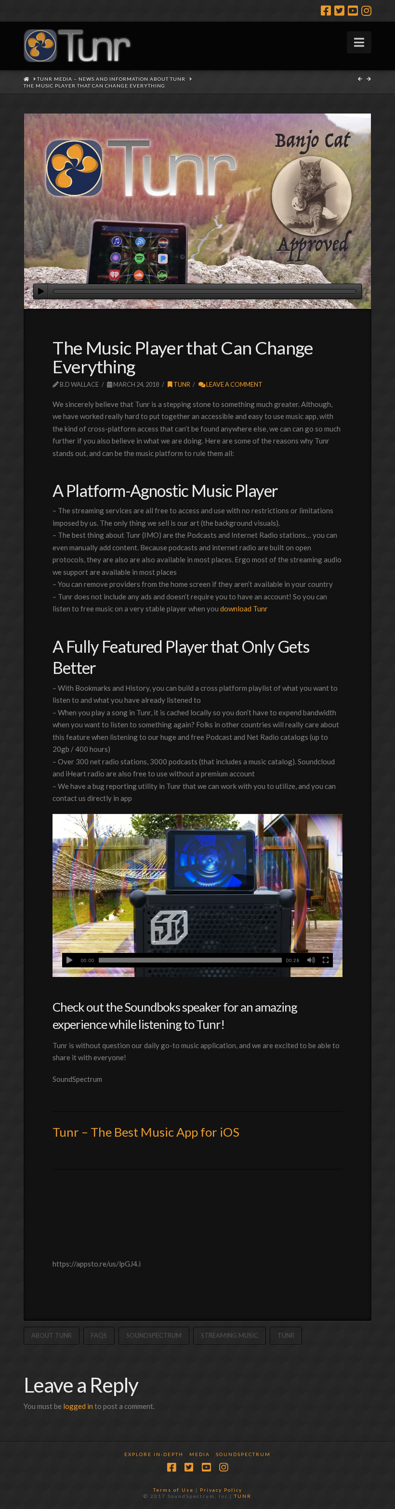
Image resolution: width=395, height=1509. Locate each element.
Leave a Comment (234, 384)
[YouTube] (353, 10)
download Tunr (244, 608)
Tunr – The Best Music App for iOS (146, 1132)
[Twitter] (339, 10)
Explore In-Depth (154, 1454)
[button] (359, 42)
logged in (78, 1406)
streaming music (229, 1335)
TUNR (242, 1496)
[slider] (204, 291)
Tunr (181, 384)
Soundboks (152, 1007)
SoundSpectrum (154, 1335)
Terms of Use (173, 1490)
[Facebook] (326, 10)
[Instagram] (366, 10)
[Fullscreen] (325, 960)
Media (199, 1454)
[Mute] (311, 960)
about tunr (51, 1335)
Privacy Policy (221, 1490)
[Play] (41, 291)
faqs (99, 1335)
